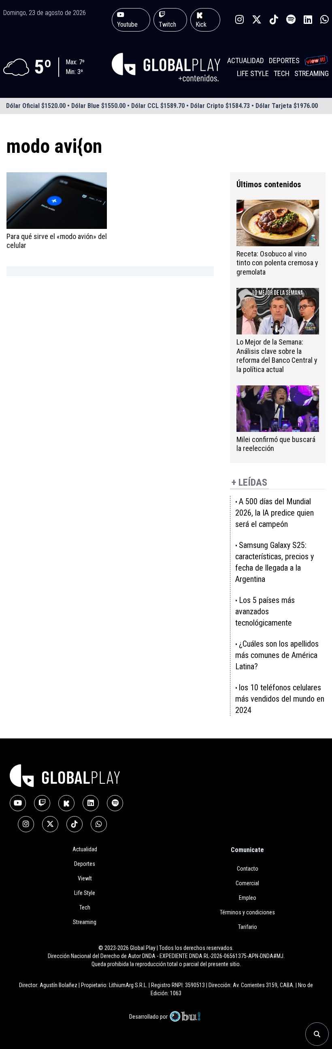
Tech (281, 73)
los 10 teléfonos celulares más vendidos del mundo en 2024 (279, 699)
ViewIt (85, 878)
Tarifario (247, 927)
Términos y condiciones (247, 912)
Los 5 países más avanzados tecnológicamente (265, 611)
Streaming (311, 73)
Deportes (284, 60)
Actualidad (245, 60)
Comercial (247, 883)
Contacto (247, 868)
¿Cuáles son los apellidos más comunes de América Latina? (277, 655)
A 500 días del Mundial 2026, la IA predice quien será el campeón (274, 513)
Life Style (253, 73)
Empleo (247, 898)
